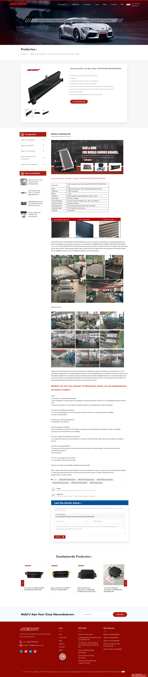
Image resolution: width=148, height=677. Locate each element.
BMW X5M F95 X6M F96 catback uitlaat (87, 662)
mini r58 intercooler (104, 480)
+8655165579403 (32, 642)
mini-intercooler (96, 483)
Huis (31, 54)
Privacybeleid (34, 672)
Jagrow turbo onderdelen (29, 164)
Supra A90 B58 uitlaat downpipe (86, 651)
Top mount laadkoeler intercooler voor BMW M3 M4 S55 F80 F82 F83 (86, 589)
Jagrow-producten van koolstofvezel (28, 158)
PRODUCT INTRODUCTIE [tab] (60, 134)
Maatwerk (75, 4)
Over (97, 4)
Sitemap (26, 672)
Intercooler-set (40, 54)
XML (41, 672)
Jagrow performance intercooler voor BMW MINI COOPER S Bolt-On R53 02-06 (60, 589)
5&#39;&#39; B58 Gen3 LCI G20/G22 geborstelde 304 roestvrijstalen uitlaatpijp (34, 193)
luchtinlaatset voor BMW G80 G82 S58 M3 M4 (89, 639)
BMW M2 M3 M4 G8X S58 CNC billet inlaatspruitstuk (35, 182)
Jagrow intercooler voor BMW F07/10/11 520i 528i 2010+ (33, 589)
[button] (22, 583)
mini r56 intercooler (67, 480)
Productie (87, 4)
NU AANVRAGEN (78, 101)
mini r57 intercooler (86, 480)
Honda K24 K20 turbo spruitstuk (86, 657)
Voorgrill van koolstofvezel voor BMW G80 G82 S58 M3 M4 (88, 645)
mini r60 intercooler (79, 483)
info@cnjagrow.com (36, 645)
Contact (114, 4)
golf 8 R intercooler (85, 634)
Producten (63, 637)
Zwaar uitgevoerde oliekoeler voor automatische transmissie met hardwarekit (34, 214)
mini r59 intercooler (60, 483)
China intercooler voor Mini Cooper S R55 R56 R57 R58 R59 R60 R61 (75, 516)
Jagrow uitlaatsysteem (28, 140)
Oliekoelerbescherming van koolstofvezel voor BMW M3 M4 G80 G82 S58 (35, 204)
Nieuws (61, 644)
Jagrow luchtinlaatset (28, 151)
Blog (105, 4)
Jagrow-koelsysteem (27, 145)
